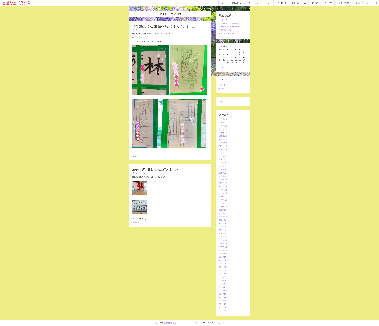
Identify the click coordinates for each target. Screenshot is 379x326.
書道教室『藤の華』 (18, 3)
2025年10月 (223, 133)
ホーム (223, 3)
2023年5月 (223, 170)
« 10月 (221, 68)
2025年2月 (223, 136)
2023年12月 (223, 156)
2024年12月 (223, 139)
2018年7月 (223, 304)
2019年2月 (223, 281)
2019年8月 (223, 260)
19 (228, 60)
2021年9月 (223, 220)
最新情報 (222, 85)
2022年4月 (223, 196)
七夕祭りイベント (225, 20)
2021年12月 (223, 210)
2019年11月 (223, 254)
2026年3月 (223, 126)
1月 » (227, 68)
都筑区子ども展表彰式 (227, 30)
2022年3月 (223, 200)
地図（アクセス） (363, 3)
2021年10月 (223, 217)
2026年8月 (223, 119)
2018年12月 (223, 287)
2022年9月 (223, 183)
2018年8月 (223, 301)
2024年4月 (223, 149)
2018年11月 (223, 291)
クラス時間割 (281, 3)
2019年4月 (223, 274)
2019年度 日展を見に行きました (155, 169)
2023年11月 (223, 159)
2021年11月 (223, 213)
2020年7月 (223, 244)
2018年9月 (223, 297)
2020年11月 (223, 237)
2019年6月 (223, 267)
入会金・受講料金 (344, 3)
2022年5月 (223, 193)
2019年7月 (223, 264)
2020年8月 (223, 240)
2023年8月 (223, 163)
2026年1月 (223, 129)
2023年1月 (223, 176)
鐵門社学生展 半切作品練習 (229, 27)
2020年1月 (223, 250)
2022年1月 (223, 207)
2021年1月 (223, 233)
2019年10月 (223, 257)
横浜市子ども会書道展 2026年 (230, 33)
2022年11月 (223, 180)
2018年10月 (223, 294)
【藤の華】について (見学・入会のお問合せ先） (251, 3)
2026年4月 (223, 122)
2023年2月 (223, 173)
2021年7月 (223, 223)
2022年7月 (223, 190)
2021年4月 (223, 230)
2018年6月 (223, 307)
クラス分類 (327, 3)
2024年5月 (223, 146)
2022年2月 (223, 203)
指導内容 (314, 3)
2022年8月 (223, 186)
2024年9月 (223, 143)
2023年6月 (223, 166)
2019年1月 (222, 284)
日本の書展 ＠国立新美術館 (229, 23)
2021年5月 (223, 227)
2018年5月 (223, 311)
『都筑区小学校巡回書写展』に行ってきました (163, 26)
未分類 (137, 156)
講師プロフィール (299, 3)
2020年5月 (223, 247)
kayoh (147, 30)
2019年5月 (223, 270)
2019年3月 (222, 277)
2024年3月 (223, 153)
